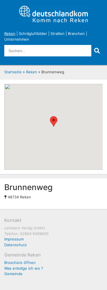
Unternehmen (16, 39)
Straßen (57, 33)
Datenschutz (15, 244)
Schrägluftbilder (33, 33)
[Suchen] (97, 50)
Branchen (76, 33)
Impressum (14, 239)
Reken (9, 33)
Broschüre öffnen (20, 262)
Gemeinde (13, 273)
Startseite (13, 72)
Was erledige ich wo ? (23, 268)
